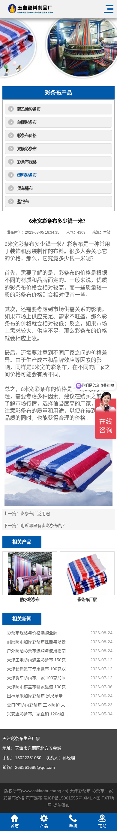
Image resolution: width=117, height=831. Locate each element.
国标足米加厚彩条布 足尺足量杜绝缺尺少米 (38, 695)
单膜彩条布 (27, 122)
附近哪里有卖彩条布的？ (43, 525)
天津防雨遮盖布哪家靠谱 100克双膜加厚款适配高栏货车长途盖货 (38, 686)
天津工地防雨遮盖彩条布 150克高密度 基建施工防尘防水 (38, 659)
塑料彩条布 (27, 175)
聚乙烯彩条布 (28, 109)
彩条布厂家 (102, 790)
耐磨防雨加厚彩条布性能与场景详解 (38, 641)
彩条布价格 (27, 135)
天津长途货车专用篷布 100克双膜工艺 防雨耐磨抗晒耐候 (38, 668)
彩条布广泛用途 (35, 513)
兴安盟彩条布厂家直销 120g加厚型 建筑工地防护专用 (38, 713)
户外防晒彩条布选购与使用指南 (36, 650)
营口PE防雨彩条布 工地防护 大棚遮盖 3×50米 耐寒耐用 (38, 704)
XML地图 (91, 798)
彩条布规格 (27, 162)
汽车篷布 (34, 798)
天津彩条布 (80, 790)
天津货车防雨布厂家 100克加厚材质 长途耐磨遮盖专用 (38, 677)
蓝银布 (23, 201)
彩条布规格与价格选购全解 (32, 632)
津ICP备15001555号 (63, 798)
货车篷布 (25, 188)
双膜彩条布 (27, 149)
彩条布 (26, 244)
